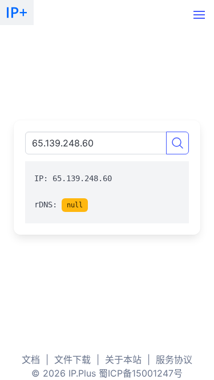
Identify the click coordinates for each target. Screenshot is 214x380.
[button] (199, 14)
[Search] (177, 143)
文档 (31, 359)
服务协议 (174, 359)
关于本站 (123, 359)
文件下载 (72, 359)
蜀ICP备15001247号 (141, 373)
